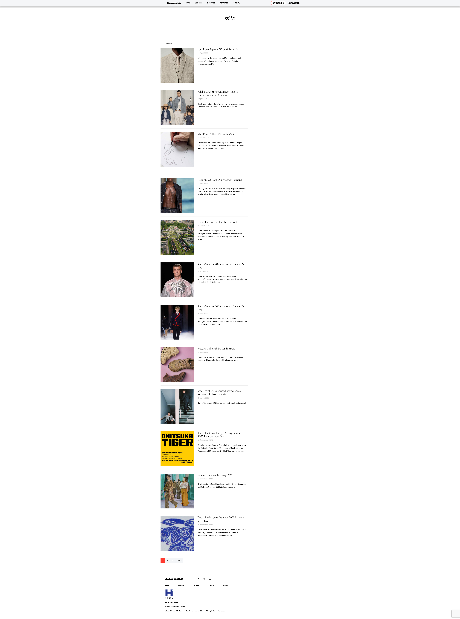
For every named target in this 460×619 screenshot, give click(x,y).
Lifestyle (211, 3)
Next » (179, 560)
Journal (236, 3)
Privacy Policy (211, 611)
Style (188, 3)
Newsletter (222, 611)
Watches (198, 3)
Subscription (188, 611)
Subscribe (278, 3)
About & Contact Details (173, 611)
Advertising (199, 611)
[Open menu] (163, 3)
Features (224, 3)
